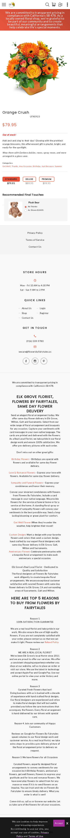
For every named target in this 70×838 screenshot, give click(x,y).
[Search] (47, 4)
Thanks (15, 166)
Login (42, 308)
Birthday (36, 166)
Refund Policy (52, 642)
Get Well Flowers (23, 522)
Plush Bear (34, 202)
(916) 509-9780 (34, 341)
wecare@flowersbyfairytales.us (35, 351)
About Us (27, 308)
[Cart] (54, 5)
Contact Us (35, 246)
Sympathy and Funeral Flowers (27, 482)
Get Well (6, 166)
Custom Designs (17, 534)
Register (44, 313)
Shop (24, 313)
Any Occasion (25, 166)
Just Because (48, 166)
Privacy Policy (35, 232)
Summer (58, 166)
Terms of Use (35, 836)
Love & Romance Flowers (22, 472)
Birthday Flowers (20, 459)
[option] (35, 67)
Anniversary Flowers (20, 551)
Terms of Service (35, 239)
